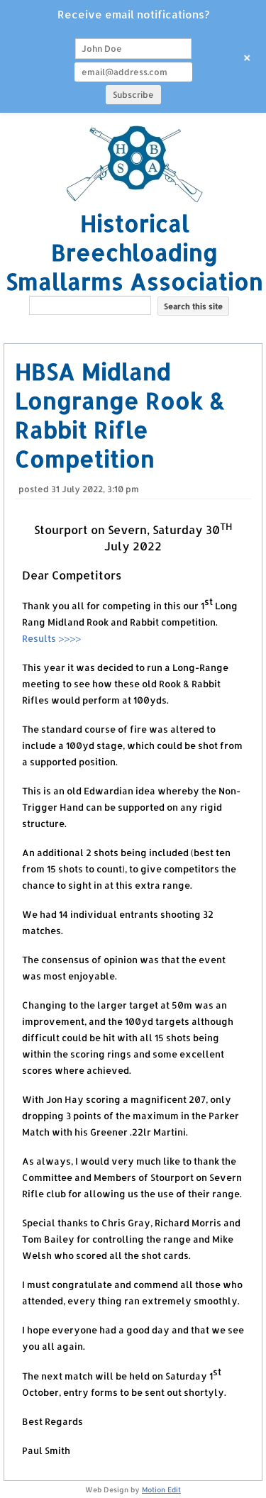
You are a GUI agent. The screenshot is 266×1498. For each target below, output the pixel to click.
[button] (134, 328)
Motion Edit (161, 1489)
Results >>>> (51, 638)
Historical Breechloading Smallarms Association (134, 252)
